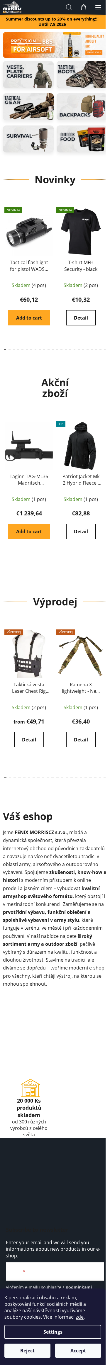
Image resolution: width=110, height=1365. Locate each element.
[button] (21, 44)
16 (75, 349)
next (104, 238)
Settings (52, 1332)
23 (105, 349)
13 (61, 349)
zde (80, 1317)
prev (6, 238)
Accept (78, 1350)
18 (83, 349)
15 (70, 349)
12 (57, 349)
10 (49, 349)
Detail (81, 318)
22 (100, 349)
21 (96, 349)
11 (53, 349)
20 (92, 349)
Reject (27, 1350)
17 (79, 349)
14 (66, 349)
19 (88, 349)
